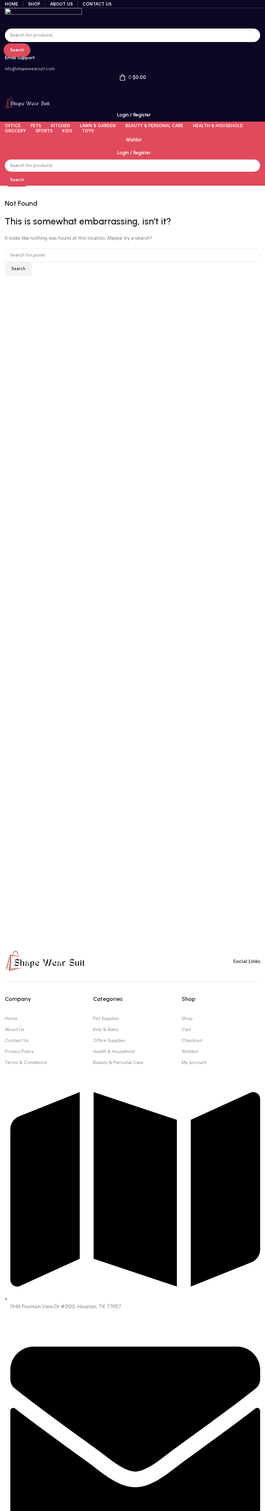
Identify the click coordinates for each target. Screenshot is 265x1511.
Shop (187, 1018)
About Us (14, 1029)
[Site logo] (43, 18)
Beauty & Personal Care (118, 1062)
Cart (186, 1029)
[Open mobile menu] (132, 90)
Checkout (192, 1040)
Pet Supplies (106, 1018)
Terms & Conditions (26, 1062)
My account (194, 1062)
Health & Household (114, 1051)
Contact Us (17, 1040)
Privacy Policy (19, 1051)
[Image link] (45, 961)
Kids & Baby (105, 1029)
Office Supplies (109, 1040)
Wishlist (190, 1051)
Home (11, 1018)
